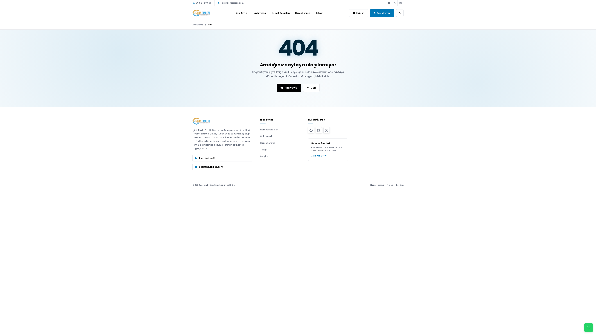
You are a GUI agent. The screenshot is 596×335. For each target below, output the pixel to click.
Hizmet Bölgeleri (280, 13)
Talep (263, 149)
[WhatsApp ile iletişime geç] (588, 327)
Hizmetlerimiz (302, 13)
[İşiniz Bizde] (201, 13)
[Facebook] (389, 3)
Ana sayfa (291, 87)
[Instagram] (401, 3)
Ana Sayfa (241, 13)
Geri (313, 87)
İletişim (319, 13)
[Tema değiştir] (400, 13)
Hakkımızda (259, 13)
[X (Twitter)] (395, 3)
